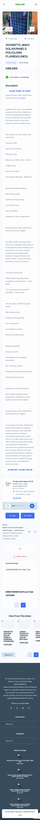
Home (5, 525)
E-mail (28, 516)
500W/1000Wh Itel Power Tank (19, 592)
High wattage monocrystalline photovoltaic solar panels (20, 790)
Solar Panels (19, 530)
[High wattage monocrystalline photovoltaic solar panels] (20, 786)
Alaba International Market (13, 527)
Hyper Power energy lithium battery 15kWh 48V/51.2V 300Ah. (20, 775)
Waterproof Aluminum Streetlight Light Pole (20, 761)
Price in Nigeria (20, 98)
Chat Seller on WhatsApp (19, 77)
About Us (9, 724)
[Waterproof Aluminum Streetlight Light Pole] (20, 757)
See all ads (17, 498)
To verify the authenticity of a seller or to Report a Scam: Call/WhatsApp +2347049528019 (20, 681)
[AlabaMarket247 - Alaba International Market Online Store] (20, 4)
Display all (8, 655)
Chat (13, 516)
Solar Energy (7, 530)
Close (20, 815)
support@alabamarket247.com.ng (20, 698)
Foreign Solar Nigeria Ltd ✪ (23, 481)
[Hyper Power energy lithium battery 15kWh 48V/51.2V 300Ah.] (20, 771)
